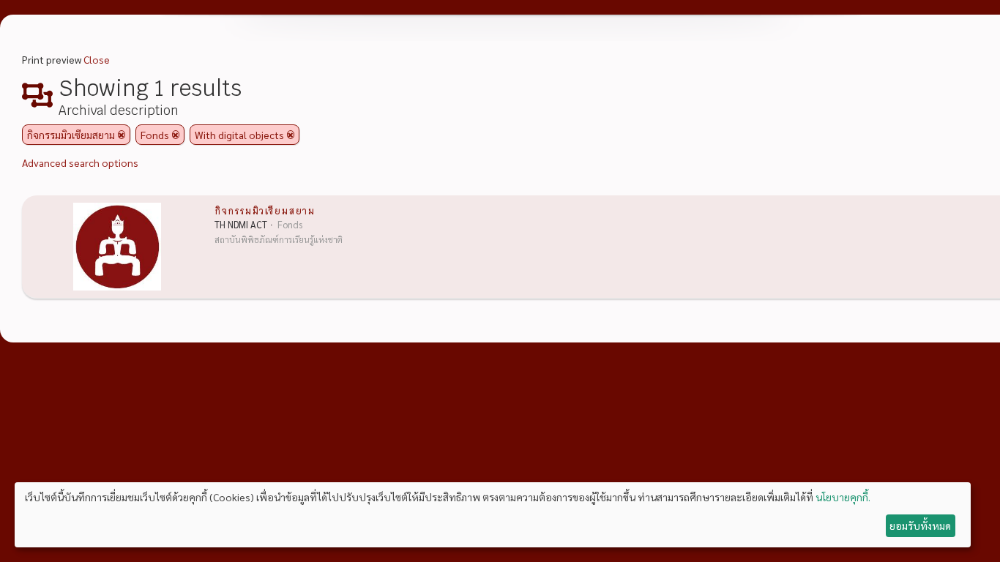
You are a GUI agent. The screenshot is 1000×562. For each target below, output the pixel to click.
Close (96, 59)
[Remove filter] (121, 134)
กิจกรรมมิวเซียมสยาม (264, 210)
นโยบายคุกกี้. (843, 496)
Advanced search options (80, 162)
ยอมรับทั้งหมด (920, 525)
